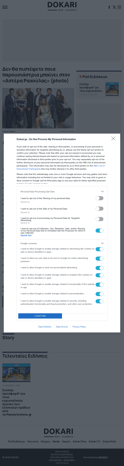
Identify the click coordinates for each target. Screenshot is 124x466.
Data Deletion (44, 326)
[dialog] (62, 233)
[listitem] (62, 191)
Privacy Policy (79, 326)
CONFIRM (40, 316)
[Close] (114, 139)
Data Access (62, 326)
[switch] (99, 198)
